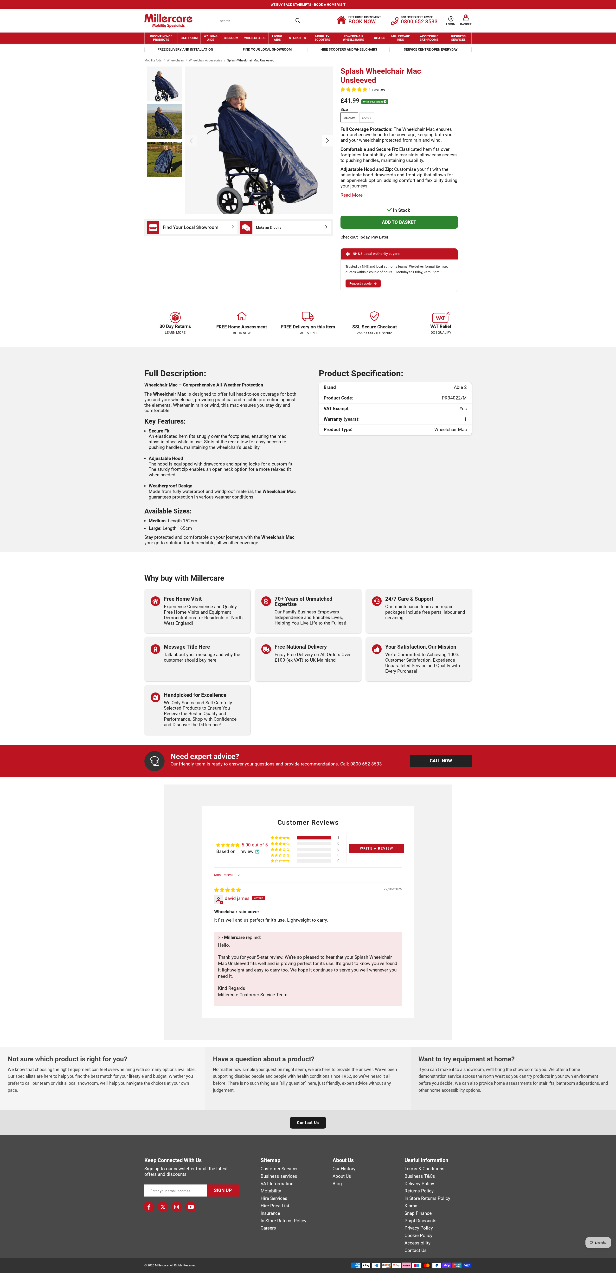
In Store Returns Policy (283, 1221)
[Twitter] (162, 1206)
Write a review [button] (376, 848)
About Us (342, 1176)
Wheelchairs (254, 38)
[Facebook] (148, 1206)
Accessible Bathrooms (429, 37)
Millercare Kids (400, 37)
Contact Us (308, 1122)
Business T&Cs (419, 1176)
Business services (279, 1176)
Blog (337, 1183)
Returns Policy (419, 1191)
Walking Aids (211, 37)
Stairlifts (297, 38)
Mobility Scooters (322, 37)
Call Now (441, 761)
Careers (268, 1228)
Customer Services (280, 1168)
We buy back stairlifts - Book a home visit (308, 5)
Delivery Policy (419, 1183)
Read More (351, 195)
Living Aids (277, 37)
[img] (227, 890)
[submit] (298, 21)
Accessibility (417, 1243)
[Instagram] (176, 1206)
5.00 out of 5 (255, 845)
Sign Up (223, 1190)
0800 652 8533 (366, 764)
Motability (271, 1191)
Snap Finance (418, 1213)
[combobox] (260, 21)
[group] (259, 140)
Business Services (458, 37)
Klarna (410, 1206)
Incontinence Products (161, 37)
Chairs (379, 38)
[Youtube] (190, 1206)
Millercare (161, 1265)
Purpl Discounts (420, 1221)
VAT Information (277, 1183)
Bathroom (189, 38)
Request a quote (360, 283)
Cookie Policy (418, 1235)
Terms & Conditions (424, 1168)
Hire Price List (275, 1206)
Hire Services (274, 1198)
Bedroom (231, 38)
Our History (344, 1168)
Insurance (270, 1213)
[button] (466, 19)
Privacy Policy (418, 1228)
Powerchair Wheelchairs (353, 37)
